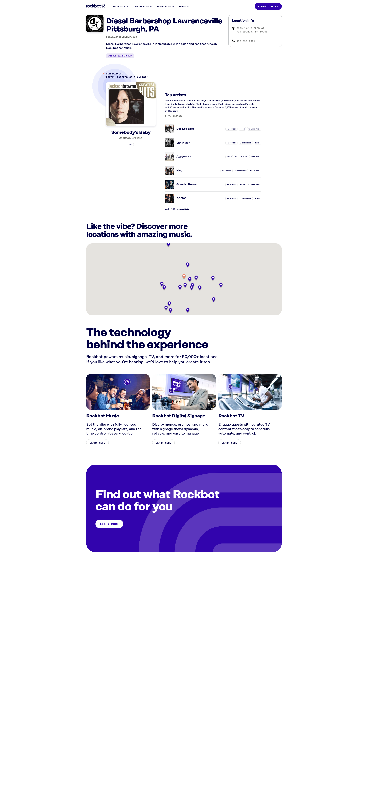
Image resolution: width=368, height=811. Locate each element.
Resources (164, 6)
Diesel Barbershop (120, 55)
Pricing (184, 6)
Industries (141, 6)
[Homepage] (96, 6)
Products (119, 6)
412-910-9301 (246, 41)
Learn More (97, 442)
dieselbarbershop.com (121, 37)
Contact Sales (268, 6)
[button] (184, 276)
